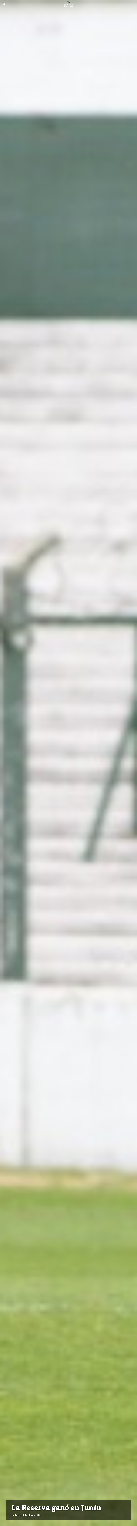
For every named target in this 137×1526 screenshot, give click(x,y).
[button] (4, 4)
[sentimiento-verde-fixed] (68, 4)
